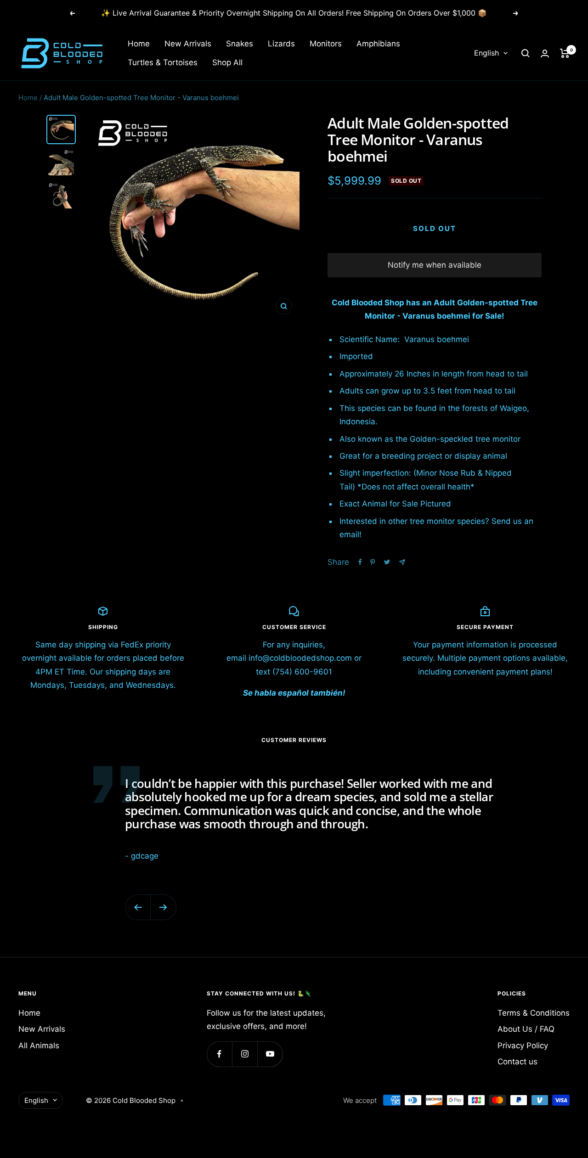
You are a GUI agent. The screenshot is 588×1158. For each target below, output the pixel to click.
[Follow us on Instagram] (244, 1054)
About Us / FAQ (526, 1029)
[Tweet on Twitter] (387, 562)
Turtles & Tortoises (163, 62)
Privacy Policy (523, 1045)
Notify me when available (434, 265)
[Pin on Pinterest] (372, 562)
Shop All (227, 62)
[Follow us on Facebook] (219, 1054)
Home (139, 43)
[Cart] (565, 53)
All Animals (38, 1045)
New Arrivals (187, 43)
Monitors (326, 43)
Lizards (281, 43)
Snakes (239, 43)
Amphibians (378, 43)
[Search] (525, 53)
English (486, 53)
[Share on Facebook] (360, 562)
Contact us (517, 1061)
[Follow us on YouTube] (270, 1054)
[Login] (545, 53)
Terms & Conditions (534, 1012)
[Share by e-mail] (402, 562)
